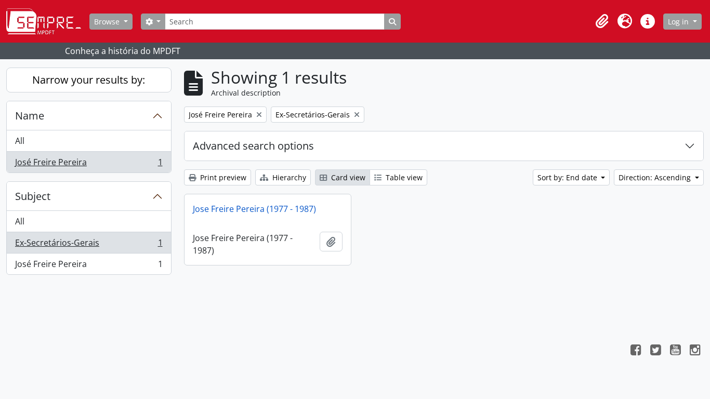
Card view (347, 177)
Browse (108, 21)
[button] (601, 21)
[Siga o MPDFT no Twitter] (655, 351)
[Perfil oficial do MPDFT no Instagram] (695, 351)
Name (29, 116)
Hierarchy (288, 177)
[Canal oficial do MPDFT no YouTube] (675, 351)
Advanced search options (253, 146)
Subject (32, 196)
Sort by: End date (568, 177)
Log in (679, 21)
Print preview (222, 177)
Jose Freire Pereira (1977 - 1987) (254, 209)
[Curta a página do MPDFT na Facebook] (636, 351)
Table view (403, 177)
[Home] (47, 21)
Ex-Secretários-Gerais (89, 245)
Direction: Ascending (656, 177)
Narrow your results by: (88, 80)
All (19, 141)
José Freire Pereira (89, 164)
